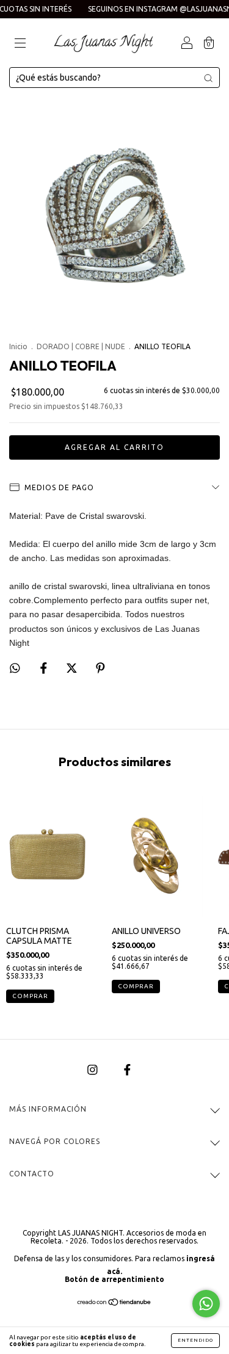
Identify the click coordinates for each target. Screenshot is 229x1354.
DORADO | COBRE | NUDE (81, 346)
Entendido (195, 1340)
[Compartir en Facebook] (44, 668)
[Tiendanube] (114, 1303)
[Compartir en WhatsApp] (15, 668)
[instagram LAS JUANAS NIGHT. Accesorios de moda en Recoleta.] (93, 1069)
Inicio (18, 346)
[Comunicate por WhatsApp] (206, 1303)
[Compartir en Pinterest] (100, 668)
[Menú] (20, 44)
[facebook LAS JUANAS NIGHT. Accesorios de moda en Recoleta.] (127, 1069)
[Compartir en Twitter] (72, 668)
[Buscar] (208, 78)
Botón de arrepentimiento (114, 1279)
